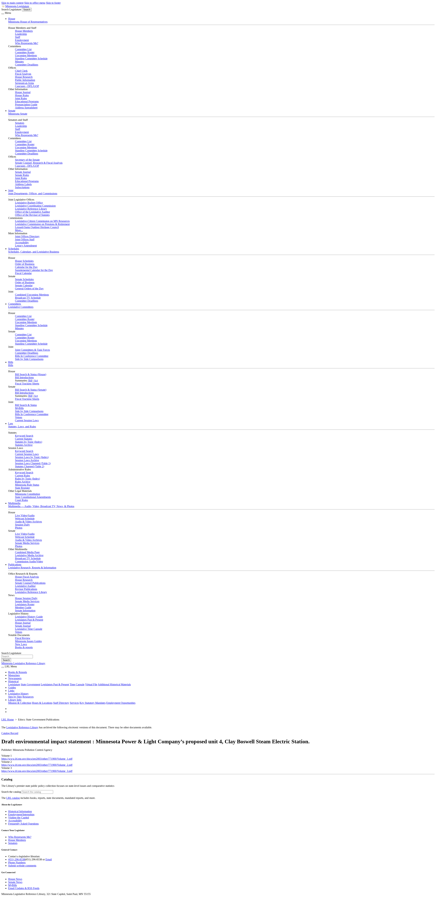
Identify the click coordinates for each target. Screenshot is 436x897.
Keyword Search (24, 435)
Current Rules (22, 475)
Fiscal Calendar (23, 273)
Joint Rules (21, 98)
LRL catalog (13, 797)
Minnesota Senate (17, 113)
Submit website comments (22, 865)
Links (11, 690)
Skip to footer (53, 2)
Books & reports (24, 647)
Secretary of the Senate (27, 159)
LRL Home (7, 719)
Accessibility (22, 242)
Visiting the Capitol (18, 817)
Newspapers (14, 678)
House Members (24, 30)
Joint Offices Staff (24, 239)
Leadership (21, 34)
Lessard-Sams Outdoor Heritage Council (37, 227)
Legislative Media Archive (29, 555)
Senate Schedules (24, 279)
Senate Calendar (24, 285)
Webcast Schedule (25, 518)
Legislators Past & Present (29, 619)
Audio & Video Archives (28, 521)
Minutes (19, 61)
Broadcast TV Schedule (28, 297)
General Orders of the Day (29, 288)
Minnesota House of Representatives (28, 21)
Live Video (21, 515)
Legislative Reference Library (31, 208)
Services (74, 702)
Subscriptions (22, 187)
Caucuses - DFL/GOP (27, 86)
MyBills (19, 408)
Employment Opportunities (120, 702)
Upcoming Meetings (26, 55)
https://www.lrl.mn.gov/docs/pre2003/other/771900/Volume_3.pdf (36, 771)
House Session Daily (26, 598)
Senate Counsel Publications (30, 582)
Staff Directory (61, 702)
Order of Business (24, 264)
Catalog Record (9, 733)
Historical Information (20, 811)
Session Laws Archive (27, 460)
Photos (18, 527)
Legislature (14, 684)
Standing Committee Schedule (31, 58)
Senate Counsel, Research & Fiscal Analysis (39, 162)
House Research (24, 76)
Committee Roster (24, 52)
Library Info (14, 699)
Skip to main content (12, 2)
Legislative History (18, 693)
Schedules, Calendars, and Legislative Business (33, 251)
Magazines (14, 675)
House (11, 18)
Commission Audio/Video (29, 561)
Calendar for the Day (26, 267)
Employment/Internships (21, 814)
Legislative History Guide (29, 616)
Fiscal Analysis (23, 73)
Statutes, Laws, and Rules (22, 426)
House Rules (22, 95)
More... (19, 230)
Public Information (25, 80)
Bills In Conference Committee (31, 356)
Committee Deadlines (26, 64)
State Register (22, 487)
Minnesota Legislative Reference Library (23, 663)
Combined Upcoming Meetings (32, 294)
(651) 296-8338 (16, 859)
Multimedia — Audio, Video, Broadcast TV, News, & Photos (41, 506)
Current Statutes (23, 438)
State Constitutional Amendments (33, 497)
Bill (30, 380)
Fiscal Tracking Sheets (27, 383)
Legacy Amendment (26, 245)
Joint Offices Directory (27, 236)
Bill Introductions (24, 377)
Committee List (23, 49)
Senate (11, 110)
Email (48, 859)
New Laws (21, 644)
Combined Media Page (27, 552)
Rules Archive (22, 481)
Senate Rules (22, 175)
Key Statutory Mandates (93, 702)
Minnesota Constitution (27, 494)
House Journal (22, 92)
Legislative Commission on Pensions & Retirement (42, 224)
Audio (31, 515)
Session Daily (22, 524)
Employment (22, 40)
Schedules (13, 248)
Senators (19, 122)
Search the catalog (11, 791)
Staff (17, 37)
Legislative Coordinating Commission (35, 205)
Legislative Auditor (25, 586)
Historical (13, 681)
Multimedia (14, 503)
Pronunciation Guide (26, 104)
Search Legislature (11, 9)
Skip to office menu (34, 2)
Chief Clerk (21, 70)
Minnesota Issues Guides (28, 641)
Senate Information (25, 610)
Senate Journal (23, 172)
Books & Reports (17, 672)
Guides (12, 687)
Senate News (15, 882)
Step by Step (15, 696)
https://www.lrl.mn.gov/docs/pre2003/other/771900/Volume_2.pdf (36, 764)
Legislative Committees (20, 306)
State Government (30, 684)
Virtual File (91, 684)
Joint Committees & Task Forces (32, 349)
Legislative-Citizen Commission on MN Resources (42, 221)
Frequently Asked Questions (23, 823)
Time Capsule (77, 684)
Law (10, 423)
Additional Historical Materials (114, 684)
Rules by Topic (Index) (27, 478)
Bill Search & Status (26, 405)
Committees (14, 303)
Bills (10, 362)
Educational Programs (27, 101)
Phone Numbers (17, 862)
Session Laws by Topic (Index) (32, 457)
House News (15, 879)
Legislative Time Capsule (28, 628)
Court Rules (21, 500)
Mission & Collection (19, 702)
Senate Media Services (27, 543)
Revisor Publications (26, 589)
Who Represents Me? (26, 43)
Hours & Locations (42, 702)
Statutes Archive (24, 444)
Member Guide (23, 607)
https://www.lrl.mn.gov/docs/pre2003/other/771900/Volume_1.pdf (36, 758)
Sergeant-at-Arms (24, 83)
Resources (28, 696)
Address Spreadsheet (26, 107)
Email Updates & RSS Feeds (23, 888)
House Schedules (24, 260)
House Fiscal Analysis (27, 576)
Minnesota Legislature (17, 6)
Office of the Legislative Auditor (32, 211)
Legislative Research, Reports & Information (32, 567)
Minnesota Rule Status (27, 484)
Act (36, 380)
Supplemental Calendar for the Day (34, 270)
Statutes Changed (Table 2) (29, 466)
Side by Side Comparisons (29, 359)
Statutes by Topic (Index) (28, 441)
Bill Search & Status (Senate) (30, 389)
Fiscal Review (22, 638)
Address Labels (23, 184)
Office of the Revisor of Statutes (32, 214)
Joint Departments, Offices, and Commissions (32, 193)
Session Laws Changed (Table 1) (33, 463)
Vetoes (18, 417)
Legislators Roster (24, 604)
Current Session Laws (27, 420)
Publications (14, 564)
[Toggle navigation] (2, 13)
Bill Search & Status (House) (30, 374)
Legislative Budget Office (29, 202)
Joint (10, 190)
